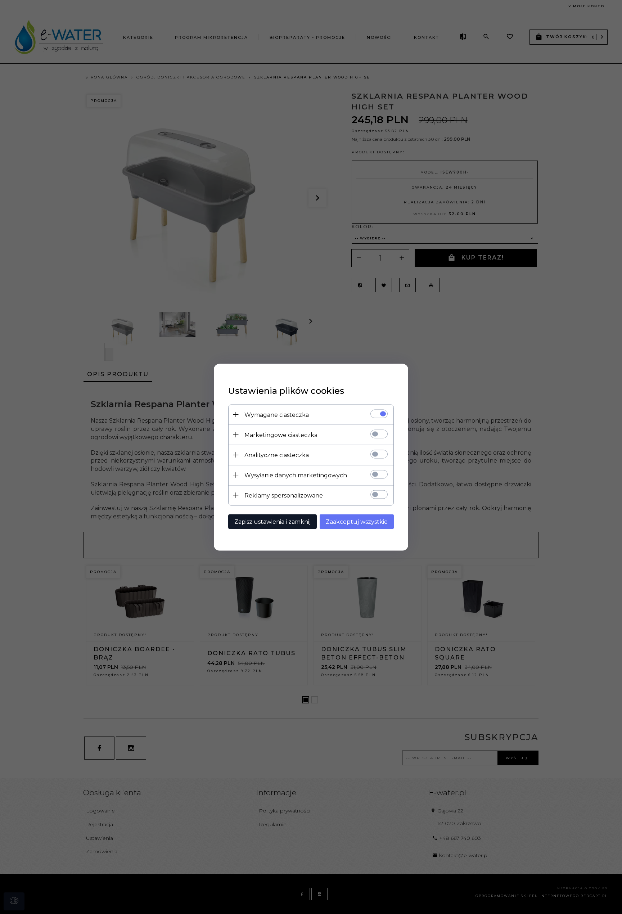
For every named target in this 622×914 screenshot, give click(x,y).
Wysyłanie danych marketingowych (295, 475)
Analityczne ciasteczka (276, 454)
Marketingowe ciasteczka (280, 434)
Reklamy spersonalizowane (283, 495)
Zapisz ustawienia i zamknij (272, 521)
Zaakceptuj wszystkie (357, 521)
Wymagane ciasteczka (276, 414)
